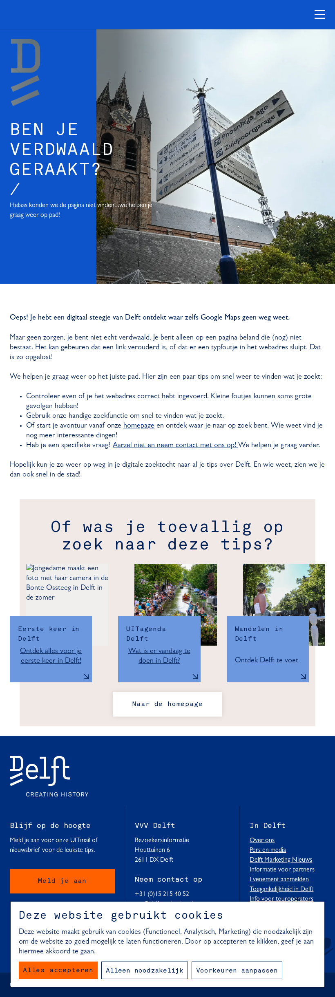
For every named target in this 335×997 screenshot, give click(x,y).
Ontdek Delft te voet (266, 660)
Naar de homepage (167, 704)
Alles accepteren (58, 970)
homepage (138, 426)
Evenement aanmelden (279, 879)
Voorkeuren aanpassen (237, 971)
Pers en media (268, 850)
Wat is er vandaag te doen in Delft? (159, 656)
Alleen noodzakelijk (144, 971)
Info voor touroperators (281, 899)
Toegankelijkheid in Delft (281, 889)
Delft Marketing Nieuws (281, 860)
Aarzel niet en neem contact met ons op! (175, 445)
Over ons (262, 840)
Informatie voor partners (282, 870)
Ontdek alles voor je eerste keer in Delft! (51, 656)
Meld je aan (62, 881)
